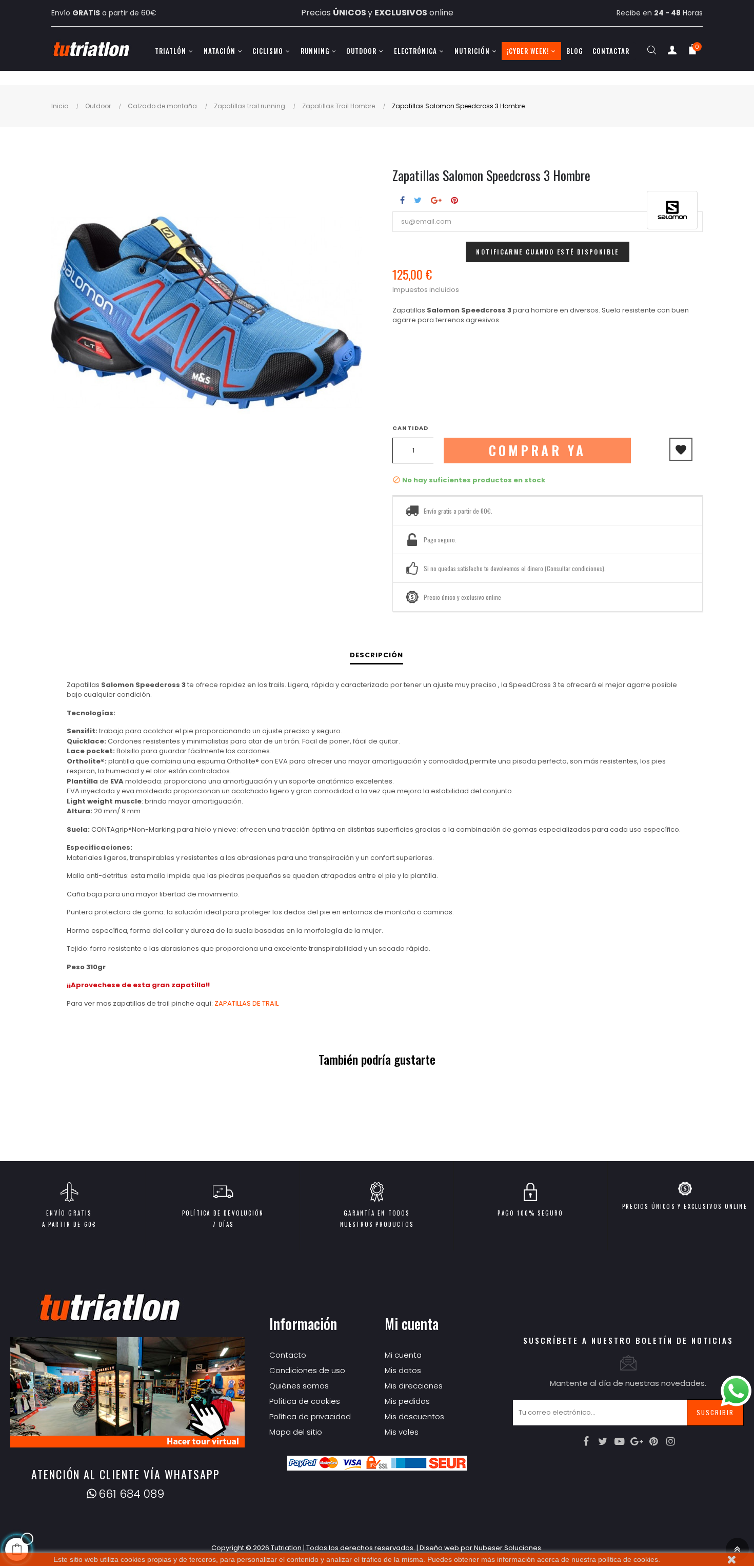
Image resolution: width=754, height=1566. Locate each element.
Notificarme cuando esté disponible (547, 251)
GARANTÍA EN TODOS (376, 1213)
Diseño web (439, 1548)
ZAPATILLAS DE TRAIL (246, 1003)
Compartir (402, 200)
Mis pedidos (407, 1401)
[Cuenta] (672, 52)
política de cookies (628, 1559)
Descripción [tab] (376, 655)
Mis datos (403, 1370)
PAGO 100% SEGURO (530, 1213)
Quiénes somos (299, 1385)
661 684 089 (131, 1494)
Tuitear (418, 200)
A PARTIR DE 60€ (69, 1224)
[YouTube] (619, 1441)
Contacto (287, 1354)
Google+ (436, 200)
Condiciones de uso (307, 1370)
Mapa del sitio (295, 1431)
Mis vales (402, 1431)
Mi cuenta (403, 1354)
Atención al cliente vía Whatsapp (125, 1474)
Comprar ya (537, 450)
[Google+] (636, 1441)
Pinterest (454, 200)
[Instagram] (670, 1441)
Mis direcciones (414, 1385)
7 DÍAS (222, 1224)
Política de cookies (304, 1401)
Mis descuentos (414, 1416)
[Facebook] (585, 1441)
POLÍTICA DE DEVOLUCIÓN (223, 1213)
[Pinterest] (653, 1441)
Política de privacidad (310, 1416)
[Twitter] (602, 1441)
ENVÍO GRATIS (68, 1213)
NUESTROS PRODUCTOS (377, 1224)
